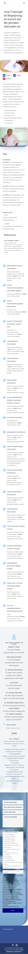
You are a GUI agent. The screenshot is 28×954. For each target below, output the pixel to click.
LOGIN (21, 949)
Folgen (8, 75)
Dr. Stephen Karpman (13, 781)
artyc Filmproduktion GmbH (12, 776)
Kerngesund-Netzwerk (13, 772)
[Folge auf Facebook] (14, 75)
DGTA (6, 215)
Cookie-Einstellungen (8, 929)
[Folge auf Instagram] (4, 78)
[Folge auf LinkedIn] (4, 75)
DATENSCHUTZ (18, 951)
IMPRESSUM (9, 951)
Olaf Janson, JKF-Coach (12, 749)
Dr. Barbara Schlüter (11, 758)
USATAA (7, 223)
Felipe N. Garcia (10, 767)
